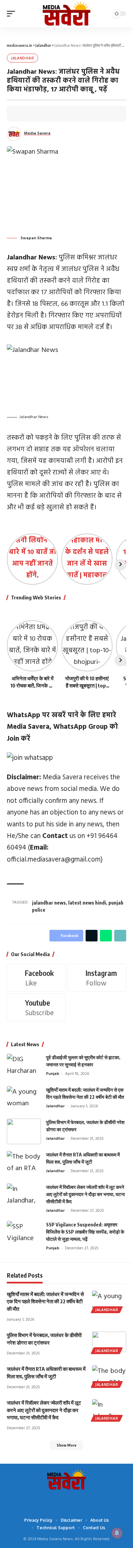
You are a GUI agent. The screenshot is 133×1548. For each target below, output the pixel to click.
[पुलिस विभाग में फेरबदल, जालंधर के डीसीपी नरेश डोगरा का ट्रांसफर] (24, 1131)
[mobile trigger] (12, 13)
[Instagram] (97, 978)
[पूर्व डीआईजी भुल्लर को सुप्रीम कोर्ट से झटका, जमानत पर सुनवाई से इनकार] (24, 1066)
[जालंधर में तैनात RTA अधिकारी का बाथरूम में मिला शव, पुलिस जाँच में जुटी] (24, 1164)
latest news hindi (87, 903)
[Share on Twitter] (34, 113)
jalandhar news (49, 903)
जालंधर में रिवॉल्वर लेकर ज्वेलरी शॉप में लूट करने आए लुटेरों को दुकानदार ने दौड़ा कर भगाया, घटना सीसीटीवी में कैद (85, 1194)
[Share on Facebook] (23, 113)
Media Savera (37, 133)
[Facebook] (36, 978)
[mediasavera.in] (66, 13)
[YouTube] (61, 1500)
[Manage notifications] (117, 1533)
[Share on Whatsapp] (44, 113)
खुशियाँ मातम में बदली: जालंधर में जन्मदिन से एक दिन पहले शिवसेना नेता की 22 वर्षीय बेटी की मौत (45, 1301)
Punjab (52, 1073)
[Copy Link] (55, 113)
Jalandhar (22, 58)
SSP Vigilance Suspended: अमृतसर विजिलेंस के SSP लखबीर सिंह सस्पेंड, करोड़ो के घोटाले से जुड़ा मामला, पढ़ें (85, 1232)
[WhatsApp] (82, 1500)
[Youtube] (36, 1007)
